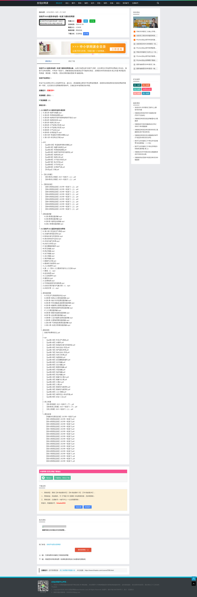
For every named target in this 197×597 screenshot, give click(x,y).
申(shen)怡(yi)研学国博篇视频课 (147, 48)
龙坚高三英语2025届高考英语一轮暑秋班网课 (151, 35)
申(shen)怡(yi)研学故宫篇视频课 (147, 56)
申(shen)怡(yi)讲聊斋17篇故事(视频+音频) (150, 60)
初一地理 (137, 85)
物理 (86, 3)
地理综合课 (147, 89)
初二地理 (146, 85)
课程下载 (71, 61)
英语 (79, 3)
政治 (117, 3)
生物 (111, 3)
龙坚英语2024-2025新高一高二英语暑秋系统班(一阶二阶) (155, 44)
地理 (105, 3)
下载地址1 (48, 478)
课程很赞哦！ (82, 550)
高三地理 (63, 12)
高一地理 (146, 93)
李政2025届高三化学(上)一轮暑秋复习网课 (150, 52)
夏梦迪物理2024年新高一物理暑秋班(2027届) (151, 68)
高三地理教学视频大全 (67, 570)
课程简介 (48, 61)
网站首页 (59, 3)
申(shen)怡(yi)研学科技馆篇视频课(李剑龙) (150, 40)
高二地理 (137, 93)
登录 (85, 21)
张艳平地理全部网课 (54, 544)
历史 (98, 3)
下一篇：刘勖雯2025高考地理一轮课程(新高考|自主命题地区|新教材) (62, 559)
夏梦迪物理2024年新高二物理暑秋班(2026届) (151, 64)
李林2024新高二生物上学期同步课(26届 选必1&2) (153, 31)
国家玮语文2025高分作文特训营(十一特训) (56, 530)
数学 (73, 3)
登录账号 (126, 3)
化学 (92, 3)
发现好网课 (42, 3)
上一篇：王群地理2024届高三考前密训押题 (53, 555)
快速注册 (78, 507)
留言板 (92, 21)
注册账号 (135, 3)
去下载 (86, 33)
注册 (79, 21)
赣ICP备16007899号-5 (115, 589)
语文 (67, 3)
